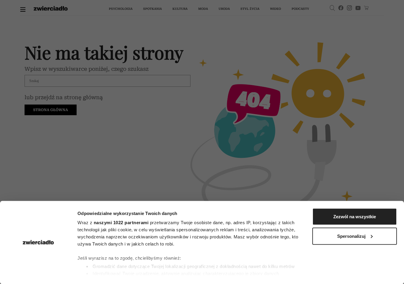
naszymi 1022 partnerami (121, 222)
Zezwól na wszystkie (354, 216)
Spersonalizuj (351, 235)
